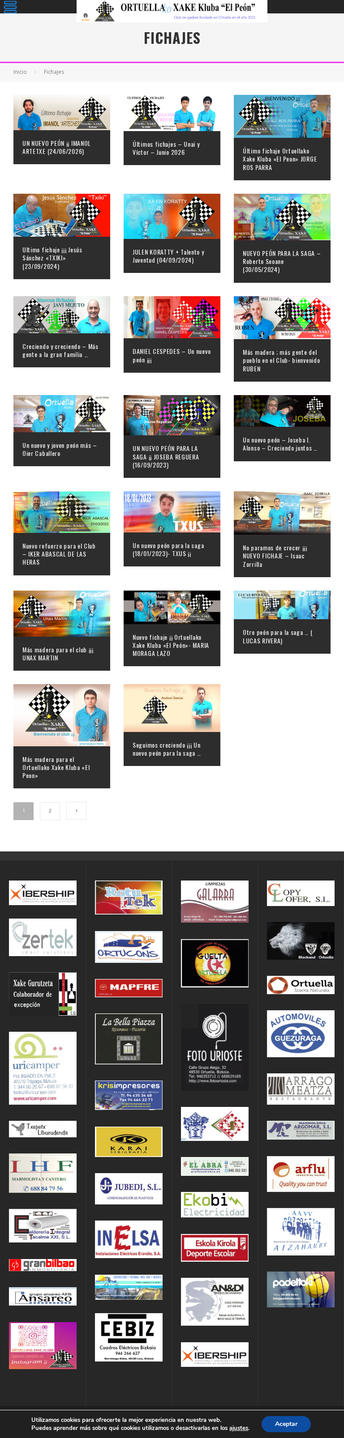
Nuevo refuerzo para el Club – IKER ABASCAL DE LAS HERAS (59, 553)
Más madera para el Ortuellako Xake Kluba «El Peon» (56, 767)
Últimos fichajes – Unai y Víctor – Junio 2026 (166, 148)
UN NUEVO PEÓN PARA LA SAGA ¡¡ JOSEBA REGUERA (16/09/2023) (166, 456)
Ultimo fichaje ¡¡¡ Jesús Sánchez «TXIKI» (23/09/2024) (52, 257)
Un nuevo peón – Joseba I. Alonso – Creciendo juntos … (280, 443)
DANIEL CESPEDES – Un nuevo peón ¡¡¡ (172, 355)
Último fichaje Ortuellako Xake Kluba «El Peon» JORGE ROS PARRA (280, 158)
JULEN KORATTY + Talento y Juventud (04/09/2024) (168, 255)
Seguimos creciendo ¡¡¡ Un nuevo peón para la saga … (167, 748)
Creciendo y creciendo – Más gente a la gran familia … (60, 350)
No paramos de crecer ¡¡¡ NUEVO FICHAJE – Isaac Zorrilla (275, 555)
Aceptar (286, 1424)
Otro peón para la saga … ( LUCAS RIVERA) (277, 636)
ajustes (238, 1428)
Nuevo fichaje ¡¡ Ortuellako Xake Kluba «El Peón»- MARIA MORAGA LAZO (171, 645)
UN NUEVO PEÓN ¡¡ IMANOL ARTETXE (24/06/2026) (56, 147)
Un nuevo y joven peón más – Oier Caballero (59, 449)
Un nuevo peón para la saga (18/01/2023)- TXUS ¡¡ (168, 549)
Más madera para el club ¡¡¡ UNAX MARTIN (58, 653)
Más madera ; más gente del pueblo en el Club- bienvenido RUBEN (281, 360)
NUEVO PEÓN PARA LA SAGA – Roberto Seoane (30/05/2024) (282, 261)
